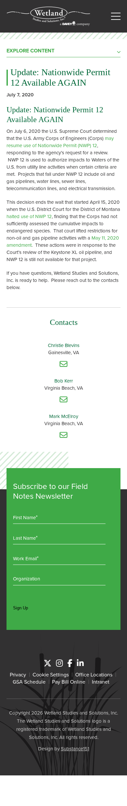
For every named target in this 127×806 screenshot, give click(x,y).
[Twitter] (47, 663)
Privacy (18, 674)
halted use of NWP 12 (29, 216)
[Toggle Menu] (115, 16)
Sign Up (20, 607)
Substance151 (75, 748)
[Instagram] (59, 663)
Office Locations (93, 674)
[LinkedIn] (80, 663)
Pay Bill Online (68, 681)
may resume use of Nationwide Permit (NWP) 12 (60, 142)
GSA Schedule (29, 681)
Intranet (100, 681)
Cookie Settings (51, 674)
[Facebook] (69, 663)
